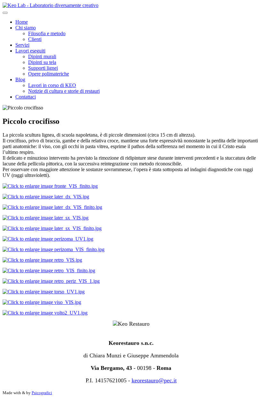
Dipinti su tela (42, 62)
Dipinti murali (42, 56)
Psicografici (42, 392)
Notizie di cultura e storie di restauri (64, 91)
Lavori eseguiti (30, 50)
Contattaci (25, 97)
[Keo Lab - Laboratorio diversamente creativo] (50, 5)
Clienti (35, 39)
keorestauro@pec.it (154, 380)
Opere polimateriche (48, 73)
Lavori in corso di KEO (52, 85)
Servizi (22, 45)
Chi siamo (25, 27)
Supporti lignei (43, 68)
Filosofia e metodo (47, 33)
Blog (20, 79)
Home (21, 22)
